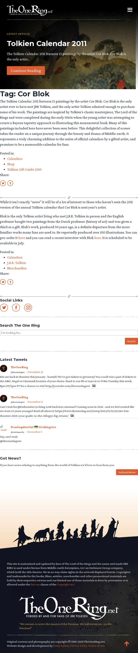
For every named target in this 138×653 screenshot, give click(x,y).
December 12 (35, 401)
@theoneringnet (18, 372)
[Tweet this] (3, 183)
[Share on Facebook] (10, 183)
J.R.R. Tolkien (16, 263)
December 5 (34, 431)
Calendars (14, 159)
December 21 (35, 371)
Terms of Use (96, 645)
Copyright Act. (66, 584)
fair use (35, 584)
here (21, 238)
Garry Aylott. (61, 645)
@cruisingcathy (17, 432)
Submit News (127, 472)
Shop (11, 164)
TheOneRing (19, 367)
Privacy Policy (78, 645)
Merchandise (16, 268)
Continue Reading (26, 70)
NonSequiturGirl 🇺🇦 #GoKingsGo (33, 427)
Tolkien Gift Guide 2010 (24, 169)
